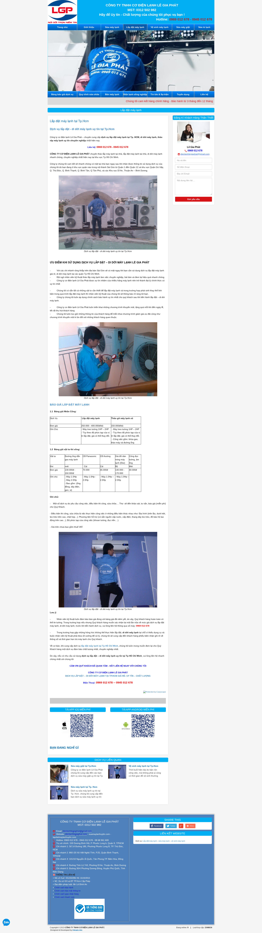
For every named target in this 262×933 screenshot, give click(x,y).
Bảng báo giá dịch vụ (62, 94)
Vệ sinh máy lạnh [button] (159, 27)
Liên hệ (204, 94)
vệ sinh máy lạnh (178, 841)
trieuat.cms (77, 930)
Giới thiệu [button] (89, 27)
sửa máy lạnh (164, 841)
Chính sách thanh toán (64, 897)
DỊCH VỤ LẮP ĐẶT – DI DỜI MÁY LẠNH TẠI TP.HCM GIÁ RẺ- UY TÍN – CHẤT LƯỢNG (108, 676)
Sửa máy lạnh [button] (112, 27)
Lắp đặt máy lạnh (150, 841)
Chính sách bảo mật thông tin (68, 891)
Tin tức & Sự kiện (160, 94)
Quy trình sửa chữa (89, 94)
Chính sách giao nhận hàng (67, 894)
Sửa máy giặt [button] (183, 27)
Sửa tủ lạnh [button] (204, 27)
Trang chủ (62, 27)
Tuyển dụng (183, 94)
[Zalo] (6, 922)
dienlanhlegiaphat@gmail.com (195, 154)
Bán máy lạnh (112, 94)
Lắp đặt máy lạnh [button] (135, 27)
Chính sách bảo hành (64, 887)
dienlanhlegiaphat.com (76, 834)
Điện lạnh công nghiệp (135, 94)
